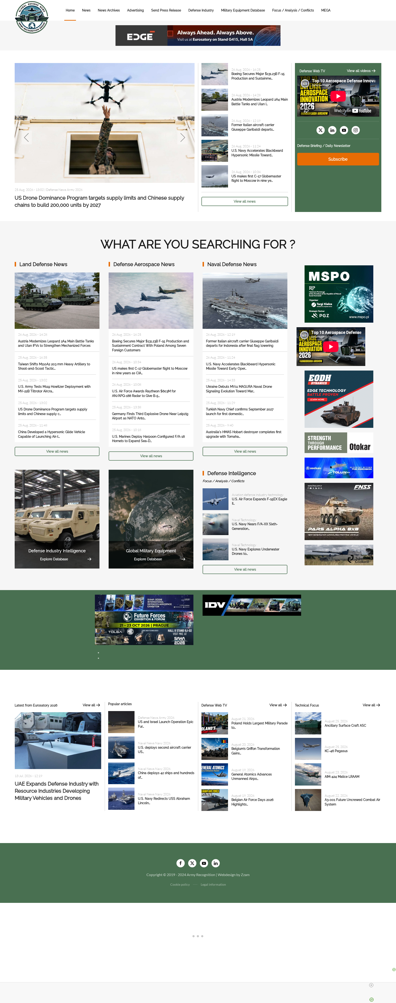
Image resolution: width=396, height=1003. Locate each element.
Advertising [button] (135, 10)
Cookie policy (180, 884)
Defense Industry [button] (201, 10)
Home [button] (70, 10)
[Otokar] (339, 442)
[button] (27, 137)
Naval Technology (244, 520)
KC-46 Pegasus (336, 751)
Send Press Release (166, 10)
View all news (245, 201)
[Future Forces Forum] (144, 619)
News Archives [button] (109, 10)
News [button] (86, 10)
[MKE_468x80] (144, 636)
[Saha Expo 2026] (144, 602)
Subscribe (338, 159)
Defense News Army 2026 (156, 718)
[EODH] (339, 398)
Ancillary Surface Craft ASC (345, 725)
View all (89, 705)
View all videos (359, 71)
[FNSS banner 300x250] (339, 511)
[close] (371, 985)
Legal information (213, 884)
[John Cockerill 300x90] (339, 554)
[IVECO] (252, 604)
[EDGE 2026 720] (198, 35)
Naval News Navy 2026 (60, 190)
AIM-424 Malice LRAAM (342, 776)
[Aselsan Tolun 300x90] (339, 467)
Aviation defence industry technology (257, 495)
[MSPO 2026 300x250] (339, 293)
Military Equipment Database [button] (243, 10)
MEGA (325, 10)
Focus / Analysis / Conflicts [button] (293, 10)
